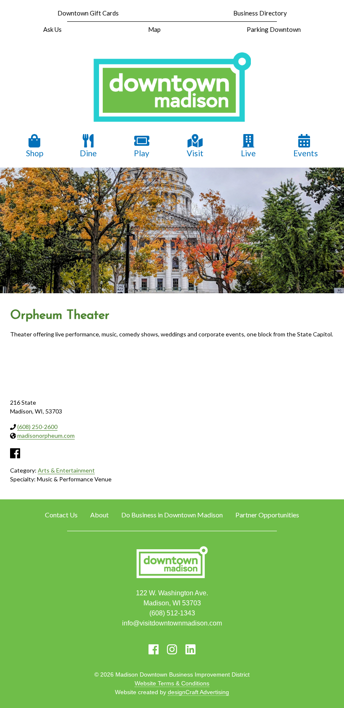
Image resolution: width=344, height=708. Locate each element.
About (99, 515)
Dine (88, 153)
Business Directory (260, 13)
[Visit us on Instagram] (172, 649)
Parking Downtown (274, 29)
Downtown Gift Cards (88, 13)
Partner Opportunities (267, 515)
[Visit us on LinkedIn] (190, 649)
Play (141, 153)
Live (248, 153)
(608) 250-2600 (37, 426)
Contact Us (61, 515)
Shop (34, 153)
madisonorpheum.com (46, 435)
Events (305, 153)
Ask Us (52, 29)
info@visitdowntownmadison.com (172, 623)
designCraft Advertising (198, 692)
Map (154, 29)
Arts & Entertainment (66, 470)
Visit (195, 153)
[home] (172, 88)
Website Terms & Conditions (172, 683)
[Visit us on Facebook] (154, 649)
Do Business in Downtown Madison (172, 515)
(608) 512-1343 (172, 613)
